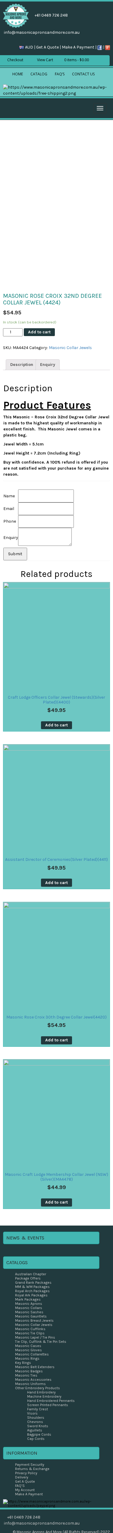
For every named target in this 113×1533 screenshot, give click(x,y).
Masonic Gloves (28, 1350)
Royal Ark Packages (31, 1295)
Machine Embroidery (44, 1396)
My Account (25, 1490)
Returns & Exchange (32, 1469)
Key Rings (23, 1363)
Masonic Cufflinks (30, 1329)
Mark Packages (28, 1299)
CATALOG (38, 74)
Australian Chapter (30, 1274)
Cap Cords (36, 1439)
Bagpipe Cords (39, 1434)
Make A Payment (78, 47)
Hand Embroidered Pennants (51, 1401)
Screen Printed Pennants (47, 1405)
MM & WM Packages (32, 1287)
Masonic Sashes (29, 1312)
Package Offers (28, 1278)
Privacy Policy (26, 1473)
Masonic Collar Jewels (70, 347)
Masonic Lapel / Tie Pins (35, 1337)
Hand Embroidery (41, 1392)
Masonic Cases (28, 1346)
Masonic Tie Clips (30, 1333)
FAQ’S (59, 74)
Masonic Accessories (33, 1379)
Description (21, 364)
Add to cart (39, 332)
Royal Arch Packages (32, 1291)
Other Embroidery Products (37, 1388)
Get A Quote (47, 47)
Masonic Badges (29, 1371)
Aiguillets (34, 1430)
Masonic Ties (26, 1375)
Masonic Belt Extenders (35, 1367)
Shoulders (35, 1417)
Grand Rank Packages (33, 1282)
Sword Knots (37, 1426)
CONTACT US (83, 74)
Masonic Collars (28, 1308)
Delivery (21, 1477)
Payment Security (29, 1464)
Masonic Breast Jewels (34, 1320)
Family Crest (37, 1409)
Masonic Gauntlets (31, 1316)
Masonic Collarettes (32, 1354)
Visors (32, 1413)
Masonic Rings (27, 1358)
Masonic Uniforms (30, 1384)
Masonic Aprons (28, 1304)
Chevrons (35, 1422)
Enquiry (47, 364)
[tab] (22, 364)
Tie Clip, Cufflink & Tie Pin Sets (40, 1341)
